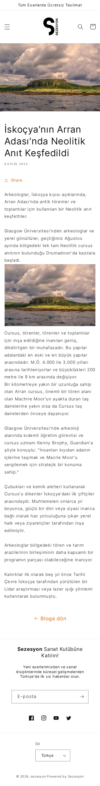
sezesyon (38, 776)
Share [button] (17, 180)
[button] (7, 27)
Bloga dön (53, 618)
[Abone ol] (82, 696)
